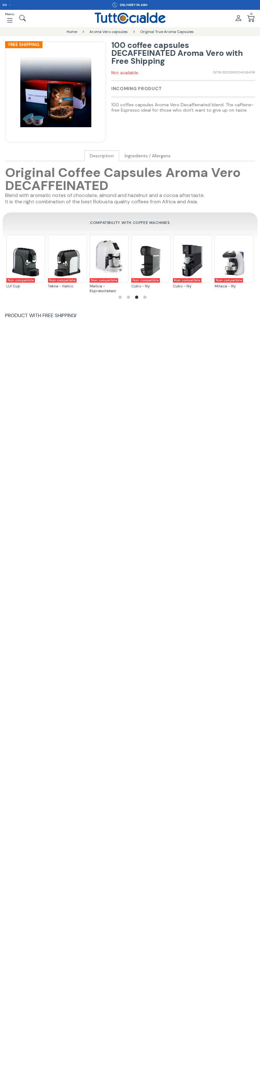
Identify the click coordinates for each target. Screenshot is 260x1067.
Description (102, 156)
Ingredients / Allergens (148, 156)
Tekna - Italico (29, 283)
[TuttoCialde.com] (129, 18)
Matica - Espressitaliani (71, 285)
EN (5, 5)
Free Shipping (23, 44)
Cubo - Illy (112, 283)
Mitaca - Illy (196, 283)
